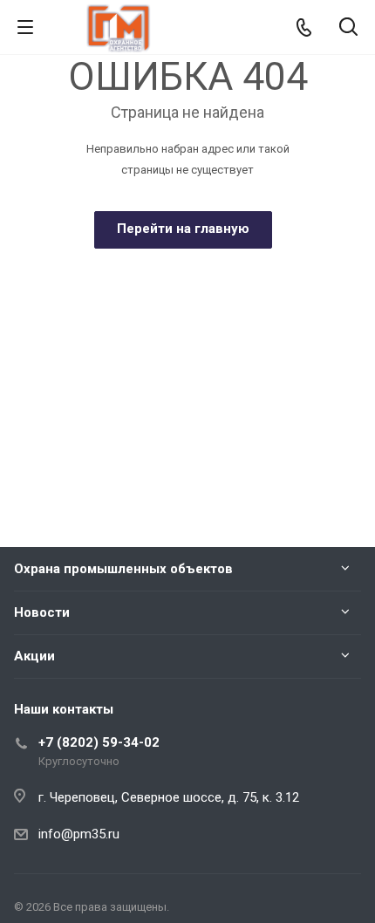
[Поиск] (348, 28)
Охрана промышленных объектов (123, 569)
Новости (42, 612)
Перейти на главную (183, 228)
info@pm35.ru (78, 834)
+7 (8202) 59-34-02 (99, 742)
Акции (34, 656)
